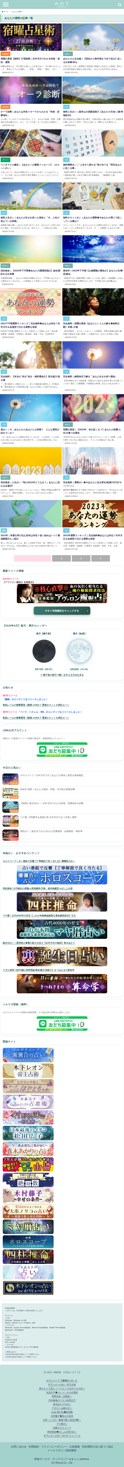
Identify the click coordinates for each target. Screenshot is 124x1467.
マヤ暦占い (62, 1423)
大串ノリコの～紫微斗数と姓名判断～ (62, 1419)
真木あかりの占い (62, 1404)
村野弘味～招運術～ (62, 1396)
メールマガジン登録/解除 (62, 1450)
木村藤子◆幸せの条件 (62, 1416)
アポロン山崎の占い (62, 1408)
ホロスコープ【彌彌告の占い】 (62, 1380)
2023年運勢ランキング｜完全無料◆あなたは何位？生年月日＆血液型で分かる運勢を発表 (93, 537)
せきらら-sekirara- (79, 1459)
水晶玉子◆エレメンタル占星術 (62, 1392)
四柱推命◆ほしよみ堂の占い (62, 1431)
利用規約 (34, 1446)
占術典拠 (74, 1446)
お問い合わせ (18, 1446)
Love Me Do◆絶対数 (62, 1411)
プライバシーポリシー (54, 1446)
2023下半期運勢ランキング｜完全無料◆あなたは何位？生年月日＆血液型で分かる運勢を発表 (30, 325)
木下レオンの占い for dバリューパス (62, 1435)
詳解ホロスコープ (62, 1427)
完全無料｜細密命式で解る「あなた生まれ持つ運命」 (90, 376)
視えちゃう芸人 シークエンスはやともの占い (62, 1388)
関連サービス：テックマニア (51, 1459)
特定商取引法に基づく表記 (97, 1446)
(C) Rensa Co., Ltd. (62, 1462)
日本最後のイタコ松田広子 (62, 1400)
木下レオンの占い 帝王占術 (62, 1384)
